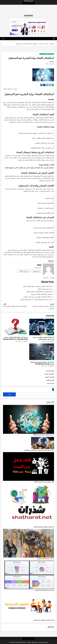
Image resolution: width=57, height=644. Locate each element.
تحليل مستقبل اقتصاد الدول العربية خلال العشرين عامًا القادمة (39, 450)
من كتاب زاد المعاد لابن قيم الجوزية (45, 558)
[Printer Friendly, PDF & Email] (10, 89)
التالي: (14, 305)
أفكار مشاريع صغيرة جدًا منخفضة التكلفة (44, 482)
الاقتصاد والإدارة (50, 380)
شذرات (28, 8)
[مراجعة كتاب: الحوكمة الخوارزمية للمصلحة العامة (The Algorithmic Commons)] (41, 351)
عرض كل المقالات (24, 271)
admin (51, 61)
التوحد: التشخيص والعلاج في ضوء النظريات (43, 620)
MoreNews (23, 642)
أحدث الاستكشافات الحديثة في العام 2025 (44, 435)
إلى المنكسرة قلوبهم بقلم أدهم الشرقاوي (44, 527)
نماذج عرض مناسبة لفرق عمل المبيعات (44, 590)
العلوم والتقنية (51, 54)
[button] (54, 38)
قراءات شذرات (50, 383)
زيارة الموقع (36, 271)
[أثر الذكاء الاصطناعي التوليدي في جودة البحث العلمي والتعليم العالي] (41, 327)
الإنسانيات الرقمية (49, 377)
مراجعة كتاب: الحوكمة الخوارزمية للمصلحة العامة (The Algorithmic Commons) (42, 363)
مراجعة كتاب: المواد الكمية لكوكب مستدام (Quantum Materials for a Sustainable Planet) (15, 338)
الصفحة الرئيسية (50, 371)
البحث (54, 389)
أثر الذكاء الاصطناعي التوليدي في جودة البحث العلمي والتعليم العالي (43, 338)
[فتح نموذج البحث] (3, 38)
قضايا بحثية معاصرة (43, 54)
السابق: (43, 306)
